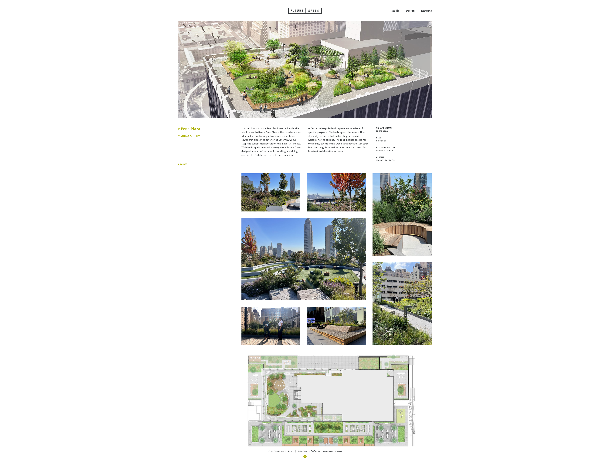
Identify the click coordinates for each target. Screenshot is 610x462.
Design (410, 10)
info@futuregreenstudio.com (321, 451)
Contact (338, 451)
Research (426, 10)
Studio (395, 10)
